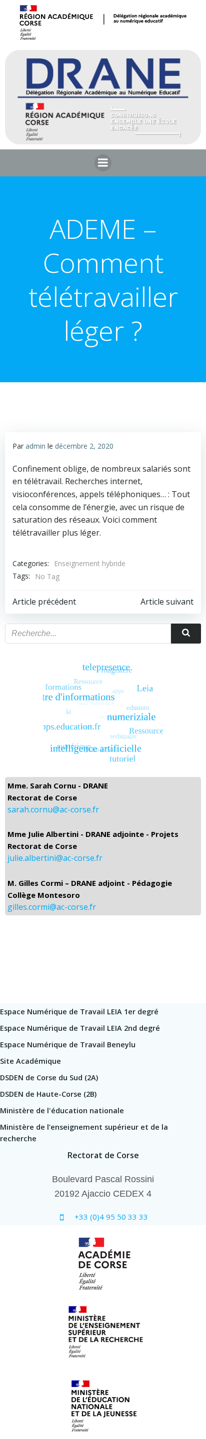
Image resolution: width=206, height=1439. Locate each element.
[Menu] (103, 162)
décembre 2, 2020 (84, 446)
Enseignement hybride (90, 563)
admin (36, 446)
